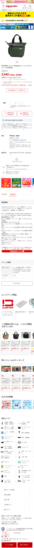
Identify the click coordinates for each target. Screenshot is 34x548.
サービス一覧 (5, 539)
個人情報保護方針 (6, 540)
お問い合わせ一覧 (13, 539)
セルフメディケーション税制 (9, 521)
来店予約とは (26, 127)
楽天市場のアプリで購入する (17, 90)
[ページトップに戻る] (31, 541)
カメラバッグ (29, 10)
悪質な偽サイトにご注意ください (10, 523)
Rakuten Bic (11, 6)
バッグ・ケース (20, 10)
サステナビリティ (23, 539)
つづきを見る (16, 283)
